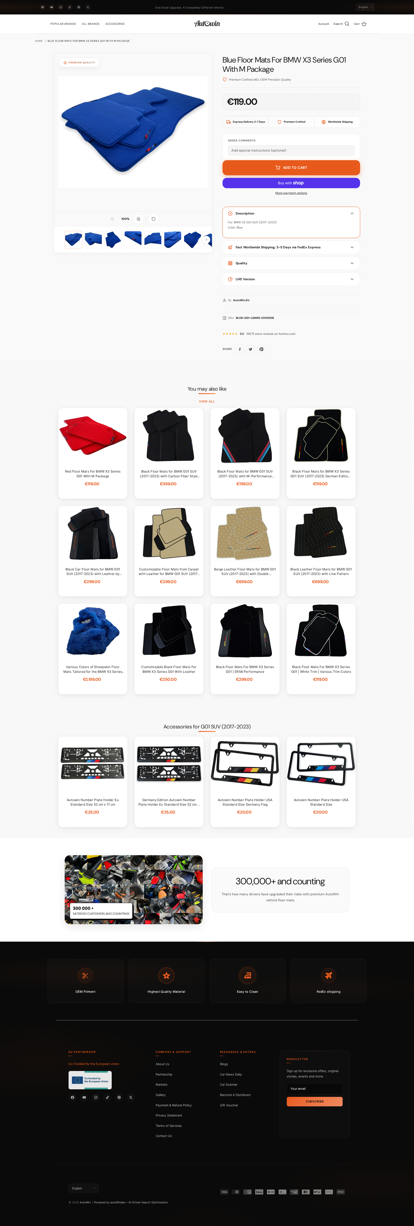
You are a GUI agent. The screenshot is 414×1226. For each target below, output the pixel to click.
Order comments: (242, 140)
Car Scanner (228, 1084)
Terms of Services (169, 1125)
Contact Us (164, 1136)
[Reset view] (153, 219)
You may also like (207, 388)
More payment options (291, 193)
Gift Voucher (229, 1105)
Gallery (161, 1095)
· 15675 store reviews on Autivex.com (267, 334)
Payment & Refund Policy (174, 1105)
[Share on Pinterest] (261, 349)
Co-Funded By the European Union (94, 1064)
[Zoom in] (138, 219)
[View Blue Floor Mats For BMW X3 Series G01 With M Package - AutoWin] (73, 239)
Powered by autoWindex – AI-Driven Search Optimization (131, 1202)
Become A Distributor (235, 1095)
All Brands (90, 24)
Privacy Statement (169, 1115)
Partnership (164, 1074)
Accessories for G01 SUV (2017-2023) (207, 726)
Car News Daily (231, 1074)
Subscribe (315, 1101)
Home (39, 41)
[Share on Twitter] (250, 349)
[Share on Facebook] (239, 349)
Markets (162, 1084)
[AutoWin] (207, 24)
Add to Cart (295, 167)
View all (207, 401)
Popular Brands (63, 24)
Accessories (115, 24)
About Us (162, 1064)
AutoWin (85, 1202)
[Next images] (206, 240)
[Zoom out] (112, 219)
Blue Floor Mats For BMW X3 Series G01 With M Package (89, 41)
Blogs (224, 1064)
